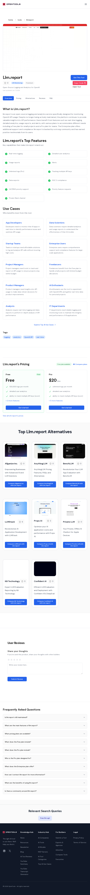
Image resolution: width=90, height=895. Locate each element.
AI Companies (43, 838)
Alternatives (30, 98)
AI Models (42, 847)
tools (20, 20)
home (10, 20)
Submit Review (17, 679)
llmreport (30, 20)
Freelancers (55, 264)
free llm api (45, 818)
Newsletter (24, 847)
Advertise (59, 850)
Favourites (60, 859)
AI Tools (41, 842)
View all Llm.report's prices (13, 416)
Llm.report (12, 77)
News (22, 838)
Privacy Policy (78, 838)
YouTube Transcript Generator (24, 871)
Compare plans (81, 364)
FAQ (51, 98)
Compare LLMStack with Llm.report (16, 545)
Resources (24, 842)
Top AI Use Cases (44, 864)
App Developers (14, 222)
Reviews (42, 98)
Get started (23, 408)
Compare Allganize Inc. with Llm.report (16, 484)
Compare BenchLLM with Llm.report (74, 484)
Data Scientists (56, 222)
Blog (22, 852)
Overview (8, 98)
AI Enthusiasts (56, 285)
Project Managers (14, 264)
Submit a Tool (61, 838)
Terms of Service (79, 842)
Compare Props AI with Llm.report (45, 545)
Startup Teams (13, 243)
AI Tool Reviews (26, 856)
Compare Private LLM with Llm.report (74, 545)
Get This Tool (78, 78)
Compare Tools (62, 855)
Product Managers (15, 285)
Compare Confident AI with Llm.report (45, 602)
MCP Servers (43, 852)
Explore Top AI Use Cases (44, 325)
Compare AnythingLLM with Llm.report (45, 484)
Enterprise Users (57, 243)
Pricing (18, 98)
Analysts (10, 306)
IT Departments (57, 306)
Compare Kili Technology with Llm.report (16, 602)
